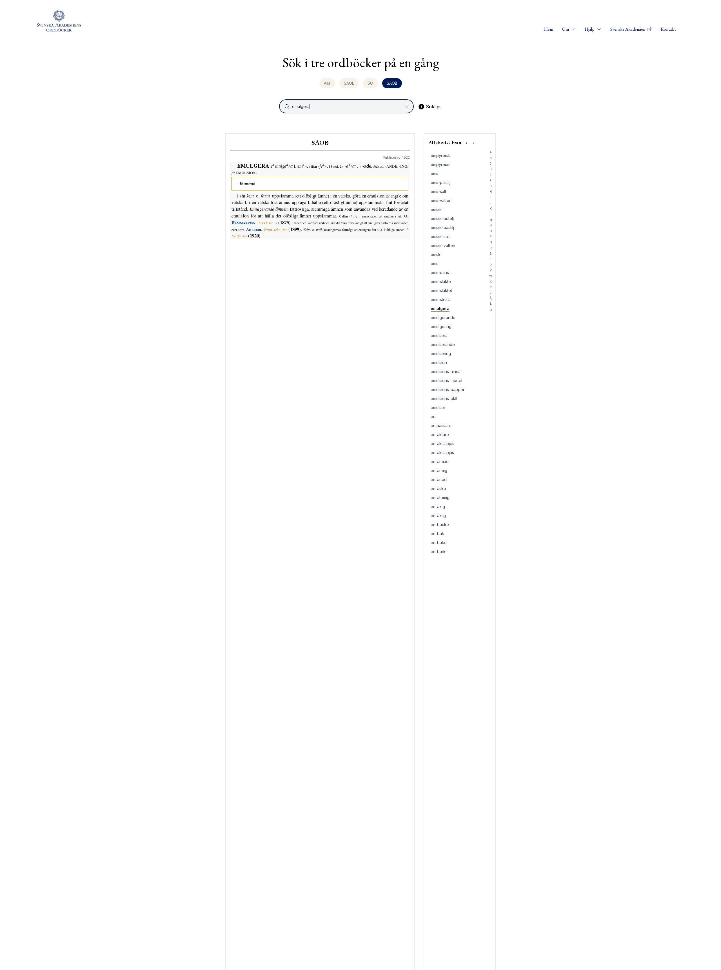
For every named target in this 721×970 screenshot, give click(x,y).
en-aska (438, 488)
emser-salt (440, 236)
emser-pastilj (442, 227)
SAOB (392, 83)
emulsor (438, 407)
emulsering (441, 353)
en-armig (439, 470)
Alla (327, 83)
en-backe (440, 524)
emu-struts (440, 299)
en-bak (437, 533)
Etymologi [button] (247, 183)
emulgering (441, 326)
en (433, 416)
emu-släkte (441, 281)
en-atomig (440, 497)
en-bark (438, 551)
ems (434, 173)
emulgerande (443, 317)
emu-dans (440, 272)
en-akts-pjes (442, 443)
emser (436, 209)
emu (435, 263)
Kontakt (668, 29)
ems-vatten (441, 200)
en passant (441, 425)
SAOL (349, 83)
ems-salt (438, 191)
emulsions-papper (447, 389)
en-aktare (440, 434)
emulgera (440, 308)
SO (370, 83)
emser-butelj (442, 218)
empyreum (440, 164)
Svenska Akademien (628, 29)
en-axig (438, 506)
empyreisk (440, 155)
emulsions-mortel (446, 380)
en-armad (440, 461)
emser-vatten (443, 245)
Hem (548, 29)
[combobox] (347, 106)
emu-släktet (441, 290)
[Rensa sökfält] (407, 106)
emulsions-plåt (444, 398)
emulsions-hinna (445, 371)
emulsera (439, 335)
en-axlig (438, 515)
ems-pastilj (440, 182)
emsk (435, 254)
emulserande (443, 344)
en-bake (439, 542)
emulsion (439, 362)
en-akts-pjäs (442, 452)
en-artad (439, 479)
